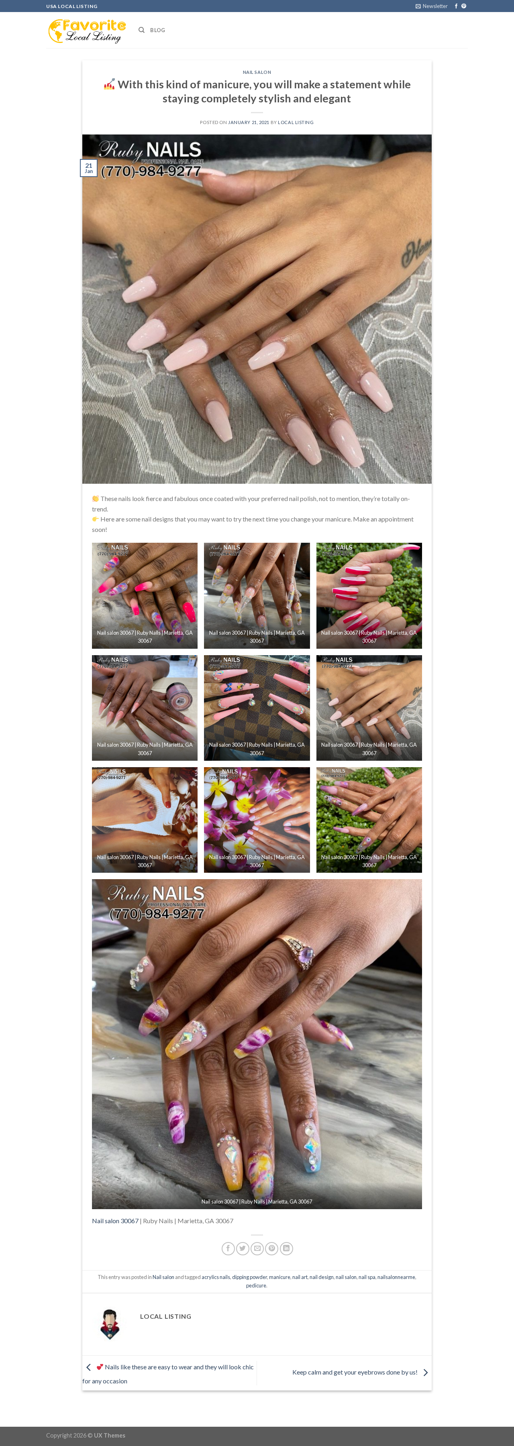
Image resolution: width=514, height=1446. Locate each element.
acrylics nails (216, 1277)
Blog (157, 30)
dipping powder (249, 1277)
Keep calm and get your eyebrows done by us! (355, 1372)
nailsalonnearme (396, 1277)
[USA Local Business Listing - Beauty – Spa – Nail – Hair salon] (86, 30)
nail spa (367, 1277)
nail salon (346, 1277)
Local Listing (296, 122)
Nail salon (257, 72)
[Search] (142, 30)
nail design (322, 1277)
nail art (300, 1277)
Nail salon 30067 (115, 1220)
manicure (279, 1277)
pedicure (256, 1285)
